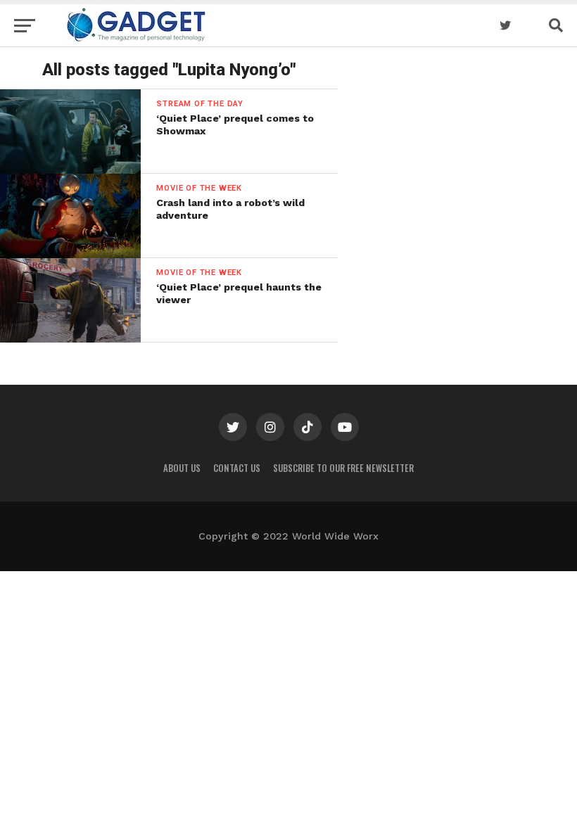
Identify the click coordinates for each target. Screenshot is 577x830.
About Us (182, 468)
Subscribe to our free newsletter (343, 468)
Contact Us (236, 468)
